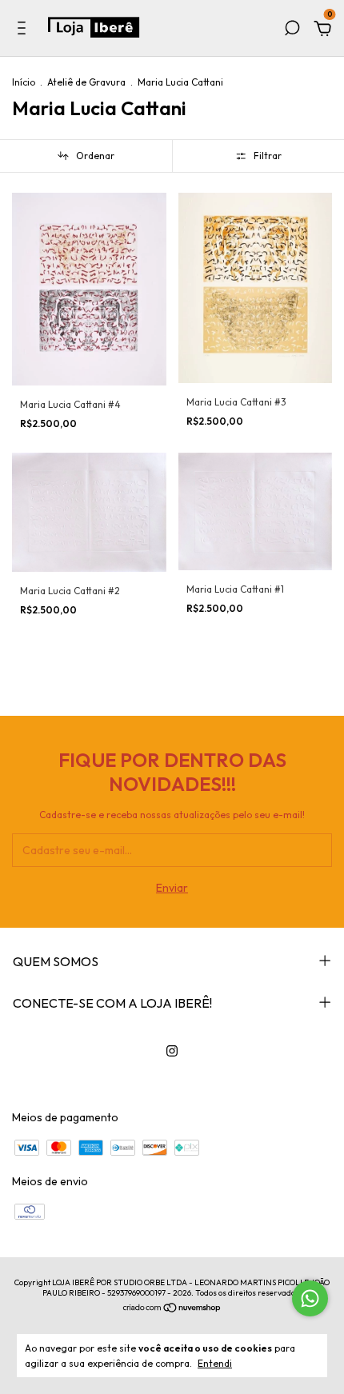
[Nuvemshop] (172, 1309)
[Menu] (24, 30)
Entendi (215, 1363)
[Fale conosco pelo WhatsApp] (310, 1298)
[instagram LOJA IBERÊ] (172, 1051)
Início (23, 82)
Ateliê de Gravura (86, 82)
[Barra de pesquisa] (292, 30)
